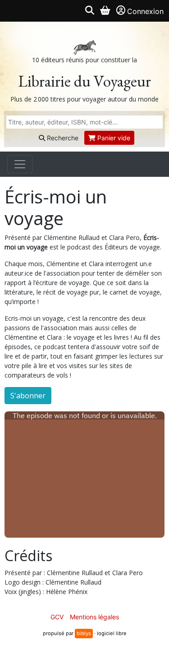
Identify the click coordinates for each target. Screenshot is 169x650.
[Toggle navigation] (19, 164)
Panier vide (113, 138)
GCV (57, 617)
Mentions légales (94, 617)
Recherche (61, 138)
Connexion (145, 11)
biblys (84, 633)
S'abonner (28, 396)
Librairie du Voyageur (84, 81)
